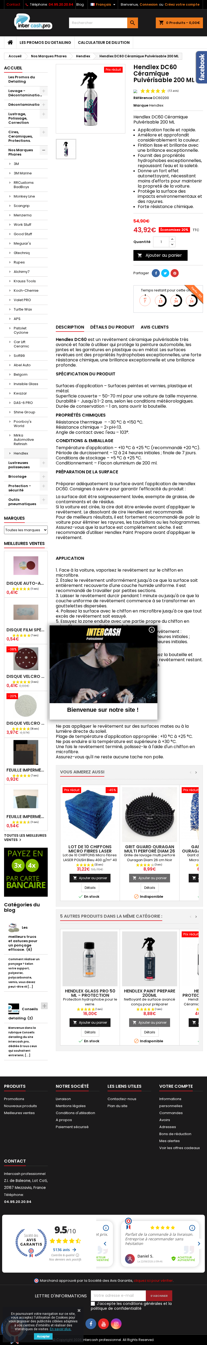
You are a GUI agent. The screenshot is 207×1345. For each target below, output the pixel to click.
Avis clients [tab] (155, 327)
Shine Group (24, 412)
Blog (80, 4)
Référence (142, 98)
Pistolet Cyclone (21, 330)
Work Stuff (22, 224)
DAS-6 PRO (23, 402)
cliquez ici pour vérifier (153, 1280)
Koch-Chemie (26, 290)
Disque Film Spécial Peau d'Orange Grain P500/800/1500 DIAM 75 (25, 630)
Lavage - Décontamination (25, 93)
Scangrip (22, 205)
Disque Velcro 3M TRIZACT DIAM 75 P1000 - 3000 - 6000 (25, 723)
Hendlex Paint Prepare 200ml (149, 993)
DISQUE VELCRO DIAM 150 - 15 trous (25, 676)
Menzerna (23, 215)
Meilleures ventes (19, 1112)
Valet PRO (22, 299)
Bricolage (17, 476)
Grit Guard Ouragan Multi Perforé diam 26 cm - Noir (149, 851)
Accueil (13, 68)
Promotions (14, 1098)
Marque (140, 105)
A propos (64, 1119)
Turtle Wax (23, 309)
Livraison (63, 1098)
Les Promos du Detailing (45, 42)
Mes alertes (169, 1140)
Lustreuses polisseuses (19, 465)
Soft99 (19, 355)
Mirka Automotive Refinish (24, 439)
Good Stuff (23, 234)
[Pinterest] (175, 273)
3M (16, 163)
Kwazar (20, 393)
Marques (14, 518)
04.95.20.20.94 (61, 4)
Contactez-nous (122, 1098)
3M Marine (23, 173)
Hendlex (21, 453)
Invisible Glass (26, 383)
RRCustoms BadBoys (24, 184)
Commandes (171, 1112)
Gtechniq (22, 252)
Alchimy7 (21, 271)
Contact (13, 4)
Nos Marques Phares (20, 152)
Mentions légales (71, 1105)
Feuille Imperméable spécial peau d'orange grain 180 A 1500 (25, 770)
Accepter (43, 1336)
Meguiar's (22, 243)
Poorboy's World (23, 423)
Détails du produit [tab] (112, 327)
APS (17, 318)
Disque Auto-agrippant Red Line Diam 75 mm (25, 583)
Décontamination (25, 104)
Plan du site (117, 1105)
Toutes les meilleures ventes (25, 838)
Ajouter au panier (159, 255)
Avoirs (164, 1119)
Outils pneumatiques (22, 501)
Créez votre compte (182, 4)
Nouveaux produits (20, 1105)
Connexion (149, 4)
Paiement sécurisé (72, 1126)
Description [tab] (70, 327)
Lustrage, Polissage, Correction (18, 118)
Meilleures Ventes (24, 543)
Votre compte (176, 1086)
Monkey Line (24, 196)
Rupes (19, 262)
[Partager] (156, 273)
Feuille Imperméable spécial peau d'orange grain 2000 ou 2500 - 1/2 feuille (25, 817)
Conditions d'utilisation (75, 1112)
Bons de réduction (175, 1133)
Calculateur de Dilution (104, 42)
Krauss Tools (25, 281)
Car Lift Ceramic (21, 344)
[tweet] (165, 273)
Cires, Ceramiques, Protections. (20, 136)
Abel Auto (22, 365)
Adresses (167, 1126)
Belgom (20, 374)
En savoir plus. (60, 1329)
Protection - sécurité (19, 488)
